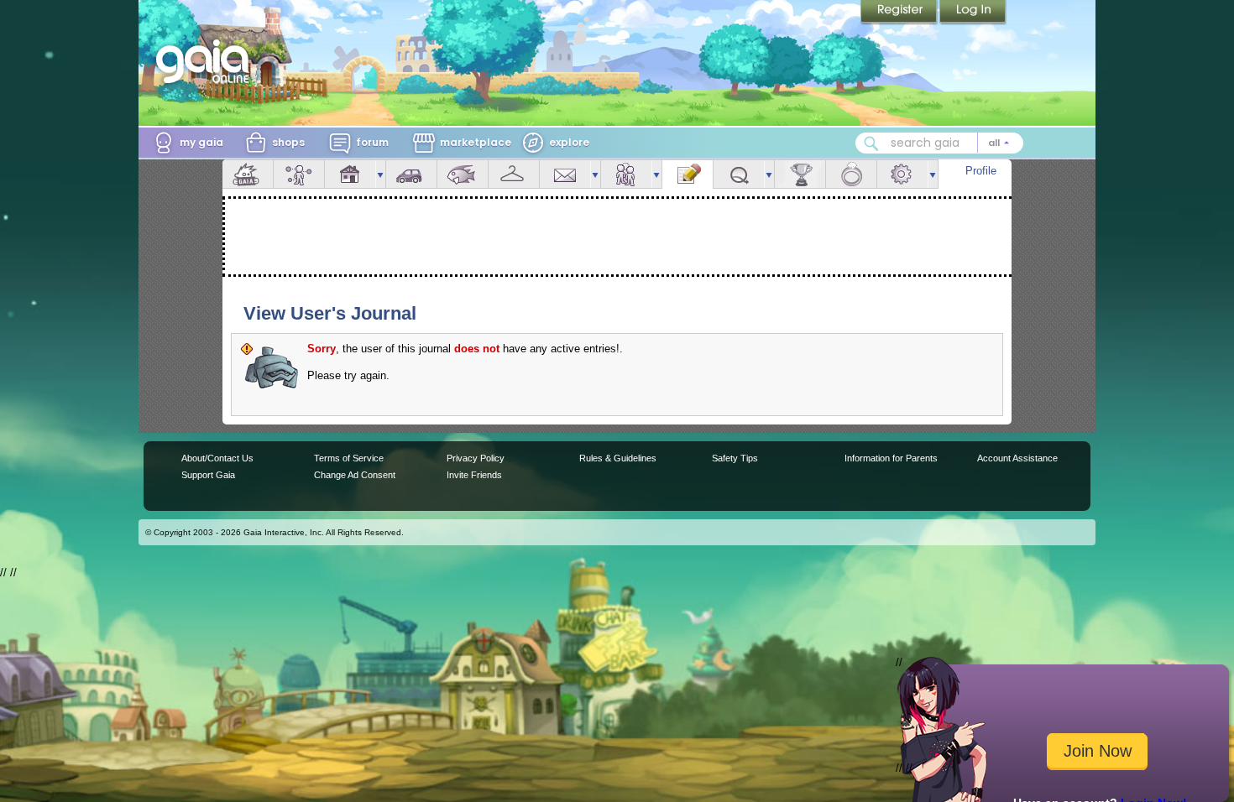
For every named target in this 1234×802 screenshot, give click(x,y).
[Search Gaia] (871, 143)
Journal (687, 174)
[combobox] (939, 143)
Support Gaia (208, 475)
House (350, 174)
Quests (739, 174)
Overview (247, 174)
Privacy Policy (476, 458)
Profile (980, 170)
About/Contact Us (217, 458)
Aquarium (462, 174)
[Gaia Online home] (206, 61)
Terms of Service (349, 458)
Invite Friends (474, 475)
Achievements (800, 174)
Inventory (514, 174)
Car (411, 174)
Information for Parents (891, 458)
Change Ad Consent (354, 475)
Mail (565, 174)
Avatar (299, 174)
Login (973, 12)
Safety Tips (735, 458)
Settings (902, 174)
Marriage (851, 174)
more (380, 174)
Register (899, 12)
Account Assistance (1017, 458)
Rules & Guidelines (617, 458)
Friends (626, 174)
